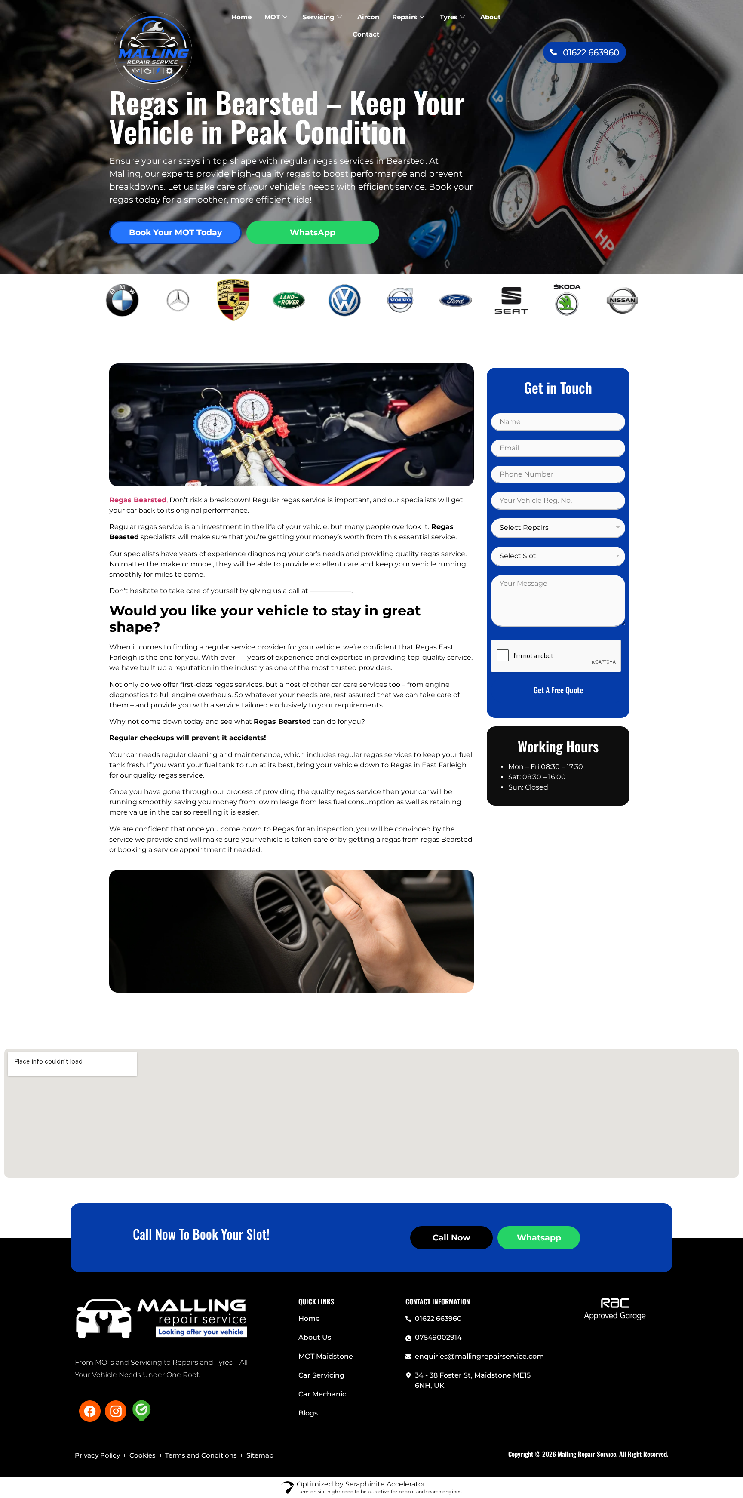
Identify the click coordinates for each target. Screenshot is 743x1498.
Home (241, 17)
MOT (272, 17)
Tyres (448, 17)
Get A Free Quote (558, 689)
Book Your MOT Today (175, 232)
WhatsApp (312, 232)
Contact (366, 34)
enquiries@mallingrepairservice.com (479, 1356)
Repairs (404, 17)
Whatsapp (539, 1238)
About (490, 17)
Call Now (451, 1238)
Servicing (319, 17)
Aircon (368, 17)
